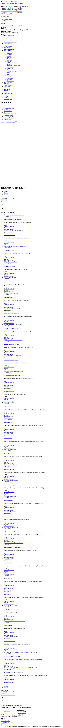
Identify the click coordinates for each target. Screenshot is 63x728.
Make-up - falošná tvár (9, 516)
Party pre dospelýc (10, 122)
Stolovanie (6, 83)
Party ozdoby (7, 88)
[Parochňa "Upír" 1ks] (10, 605)
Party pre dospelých (8, 50)
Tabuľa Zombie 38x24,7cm (10, 297)
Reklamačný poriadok (9, 118)
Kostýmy (6, 97)
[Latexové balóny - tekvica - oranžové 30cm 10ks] (20, 667)
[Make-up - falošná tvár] (10, 511)
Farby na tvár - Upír (8, 406)
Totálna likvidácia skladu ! (10, 42)
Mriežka (6, 193)
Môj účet (3, 718)
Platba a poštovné (8, 111)
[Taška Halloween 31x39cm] (11, 636)
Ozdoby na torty (8, 85)
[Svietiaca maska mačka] (10, 386)
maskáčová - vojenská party (13, 65)
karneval (9, 61)
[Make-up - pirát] (8, 589)
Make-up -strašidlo (8, 578)
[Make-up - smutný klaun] (10, 465)
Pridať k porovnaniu (9, 229)
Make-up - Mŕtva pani (8, 453)
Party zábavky (7, 89)
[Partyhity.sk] (11, 10)
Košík (2, 719)
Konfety (6, 92)
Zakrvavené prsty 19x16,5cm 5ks (11, 360)
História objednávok (5, 721)
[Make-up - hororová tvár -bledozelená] (13, 543)
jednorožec (9, 75)
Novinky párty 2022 (9, 43)
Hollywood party (11, 57)
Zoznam (6, 194)
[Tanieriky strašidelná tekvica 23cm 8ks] (14, 215)
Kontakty (6, 109)
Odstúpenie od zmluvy (9, 115)
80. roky (9, 58)
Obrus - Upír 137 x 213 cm (9, 235)
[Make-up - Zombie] (9, 433)
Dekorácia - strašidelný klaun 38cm (11, 328)
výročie (8, 72)
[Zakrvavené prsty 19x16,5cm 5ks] (12, 355)
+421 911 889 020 (10, 6)
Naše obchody (7, 119)
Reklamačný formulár (9, 116)
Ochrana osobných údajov (10, 113)
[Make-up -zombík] (9, 558)
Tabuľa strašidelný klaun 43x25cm (11, 313)
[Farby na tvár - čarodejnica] (11, 527)
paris (8, 74)
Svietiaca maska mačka (9, 391)
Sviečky (6, 90)
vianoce (9, 69)
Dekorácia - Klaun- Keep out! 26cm (11, 344)
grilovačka (9, 76)
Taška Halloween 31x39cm (9, 641)
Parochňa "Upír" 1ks (8, 609)
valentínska (9, 54)
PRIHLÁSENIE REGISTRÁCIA (9, 1)
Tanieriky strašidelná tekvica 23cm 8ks (12, 219)
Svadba (5, 94)
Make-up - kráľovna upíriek (10, 485)
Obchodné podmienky (9, 108)
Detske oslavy (7, 47)
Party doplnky (7, 86)
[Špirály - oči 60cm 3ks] (10, 277)
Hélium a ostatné (8, 46)
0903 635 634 (25, 6)
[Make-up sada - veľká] (8, 418)
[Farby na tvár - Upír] (9, 402)
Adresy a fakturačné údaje (7, 722)
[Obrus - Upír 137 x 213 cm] (13, 230)
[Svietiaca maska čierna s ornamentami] (13, 371)
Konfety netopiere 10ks (9, 250)
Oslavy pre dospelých (9, 49)
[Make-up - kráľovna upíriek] (11, 480)
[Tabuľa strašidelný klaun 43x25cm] (13, 308)
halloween (9, 64)
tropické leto (10, 78)
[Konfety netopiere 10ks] (15, 246)
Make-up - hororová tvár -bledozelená (12, 547)
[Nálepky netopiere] (14, 621)
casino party (10, 53)
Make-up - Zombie (8, 438)
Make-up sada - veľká (8, 422)
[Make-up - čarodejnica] (10, 496)
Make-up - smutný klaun (9, 469)
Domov (2, 122)
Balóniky (6, 44)
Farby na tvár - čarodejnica (10, 531)
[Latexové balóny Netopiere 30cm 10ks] (20, 652)
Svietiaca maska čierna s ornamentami (12, 375)
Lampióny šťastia (8, 93)
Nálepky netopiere (8, 625)
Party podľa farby (8, 82)
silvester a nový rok (11, 71)
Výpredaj (6, 96)
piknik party (10, 60)
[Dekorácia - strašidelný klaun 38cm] (13, 324)
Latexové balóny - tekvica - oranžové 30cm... (13, 672)
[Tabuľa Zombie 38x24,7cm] (11, 293)
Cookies (3, 723)
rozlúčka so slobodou (12, 63)
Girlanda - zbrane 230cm (9, 266)
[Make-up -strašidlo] (9, 574)
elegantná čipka (10, 81)
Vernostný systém (8, 99)
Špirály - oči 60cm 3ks (8, 281)
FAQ (5, 112)
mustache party (10, 68)
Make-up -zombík (7, 563)
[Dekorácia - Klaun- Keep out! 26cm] (13, 340)
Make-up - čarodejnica (8, 500)
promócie (9, 56)
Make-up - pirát (7, 594)
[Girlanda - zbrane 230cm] (10, 262)
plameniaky (9, 79)
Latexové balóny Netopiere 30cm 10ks (12, 656)
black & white (10, 67)
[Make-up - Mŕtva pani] (10, 449)
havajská (9, 51)
